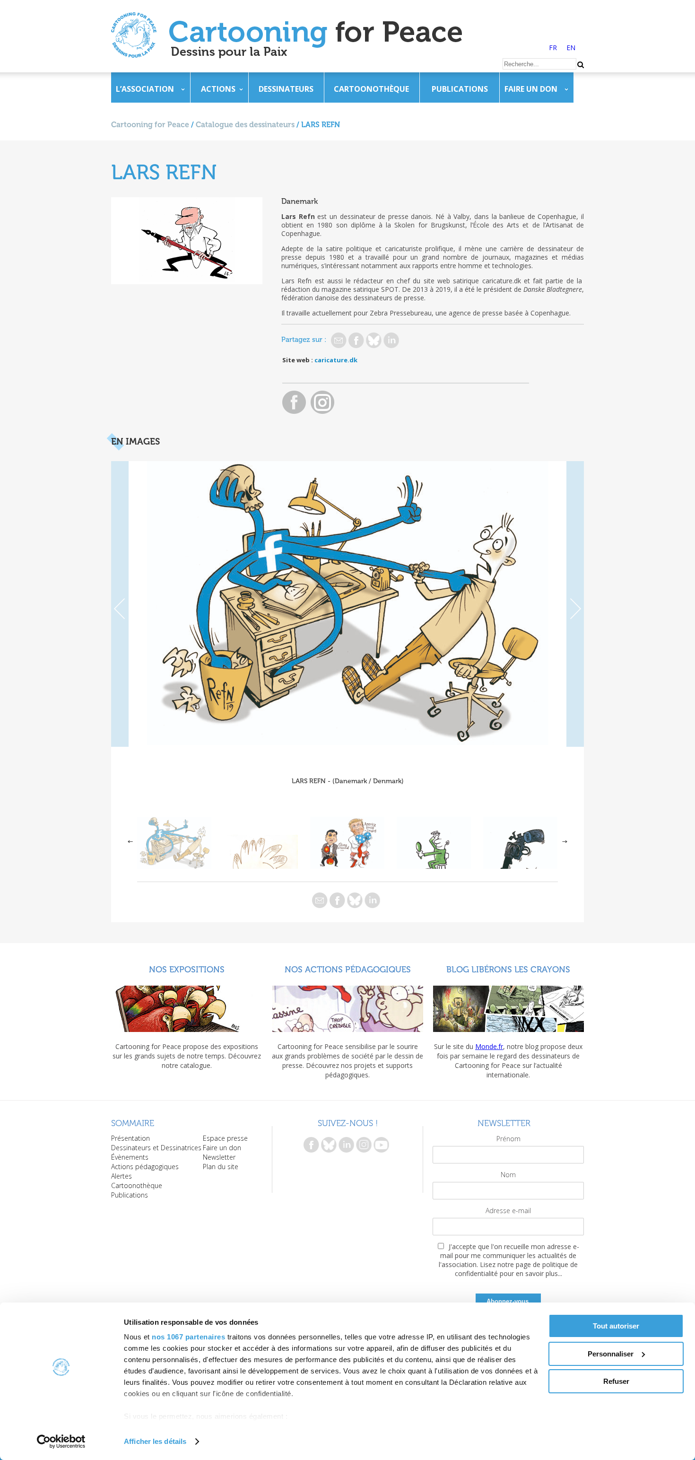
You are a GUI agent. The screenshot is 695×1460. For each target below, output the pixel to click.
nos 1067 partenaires (188, 1337)
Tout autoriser (616, 1326)
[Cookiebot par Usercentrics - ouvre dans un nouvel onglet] (61, 1441)
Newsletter (219, 1157)
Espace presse (225, 1138)
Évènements (129, 1157)
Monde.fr (489, 1046)
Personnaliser (611, 1354)
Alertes (121, 1175)
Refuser (616, 1381)
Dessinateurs (286, 89)
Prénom (508, 1138)
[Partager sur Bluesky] (374, 340)
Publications (460, 89)
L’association (145, 89)
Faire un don (530, 89)
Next (575, 604)
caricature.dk (335, 360)
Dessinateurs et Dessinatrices (156, 1147)
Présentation (130, 1138)
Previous (120, 604)
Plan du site (220, 1166)
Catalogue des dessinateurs (245, 124)
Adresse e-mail (508, 1210)
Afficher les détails (155, 1441)
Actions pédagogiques (145, 1166)
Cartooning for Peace (150, 124)
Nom (508, 1174)
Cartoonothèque (371, 89)
